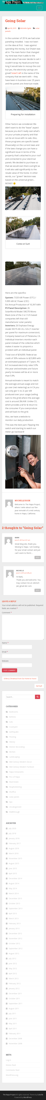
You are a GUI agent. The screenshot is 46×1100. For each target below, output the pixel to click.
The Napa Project (9, 1095)
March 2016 (14, 853)
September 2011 (15, 1003)
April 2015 (13, 873)
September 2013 (15, 908)
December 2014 (15, 878)
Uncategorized (15, 807)
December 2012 (15, 933)
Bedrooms (13, 712)
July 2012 (12, 958)
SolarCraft (16, 73)
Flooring (12, 737)
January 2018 (14, 838)
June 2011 (13, 1018)
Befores (12, 717)
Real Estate (14, 782)
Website (5, 661)
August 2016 (14, 848)
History (12, 742)
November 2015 (15, 858)
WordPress (28, 1097)
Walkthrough (14, 812)
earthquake (14, 732)
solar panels (14, 797)
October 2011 (14, 998)
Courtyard (13, 727)
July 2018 (12, 833)
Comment (7, 612)
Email (5, 652)
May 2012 (13, 968)
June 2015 (13, 868)
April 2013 (13, 913)
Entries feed (11, 1065)
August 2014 (14, 883)
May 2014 (13, 888)
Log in (8, 1060)
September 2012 (15, 948)
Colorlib (40, 1095)
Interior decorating (17, 747)
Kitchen (12, 752)
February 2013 (15, 923)
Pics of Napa (14, 777)
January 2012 (14, 988)
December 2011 (15, 993)
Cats (11, 722)
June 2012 (13, 963)
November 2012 (15, 938)
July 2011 (12, 1013)
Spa (10, 802)
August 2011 (14, 1008)
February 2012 (15, 983)
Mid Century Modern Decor (20, 762)
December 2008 (15, 1038)
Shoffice (12, 792)
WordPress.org (12, 1075)
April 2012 (13, 973)
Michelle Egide (25, 28)
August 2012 (14, 953)
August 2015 (14, 863)
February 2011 (15, 1033)
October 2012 (14, 943)
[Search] (37, 697)
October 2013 (14, 903)
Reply (37, 557)
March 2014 (14, 893)
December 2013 (15, 898)
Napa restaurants (16, 772)
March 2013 (14, 918)
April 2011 (13, 1028)
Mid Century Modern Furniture (21, 767)
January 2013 (14, 928)
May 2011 (13, 1023)
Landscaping (14, 757)
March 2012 (14, 978)
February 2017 (15, 843)
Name (5, 643)
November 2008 (15, 1043)
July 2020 (12, 828)
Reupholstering (15, 787)
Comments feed (12, 1070)
